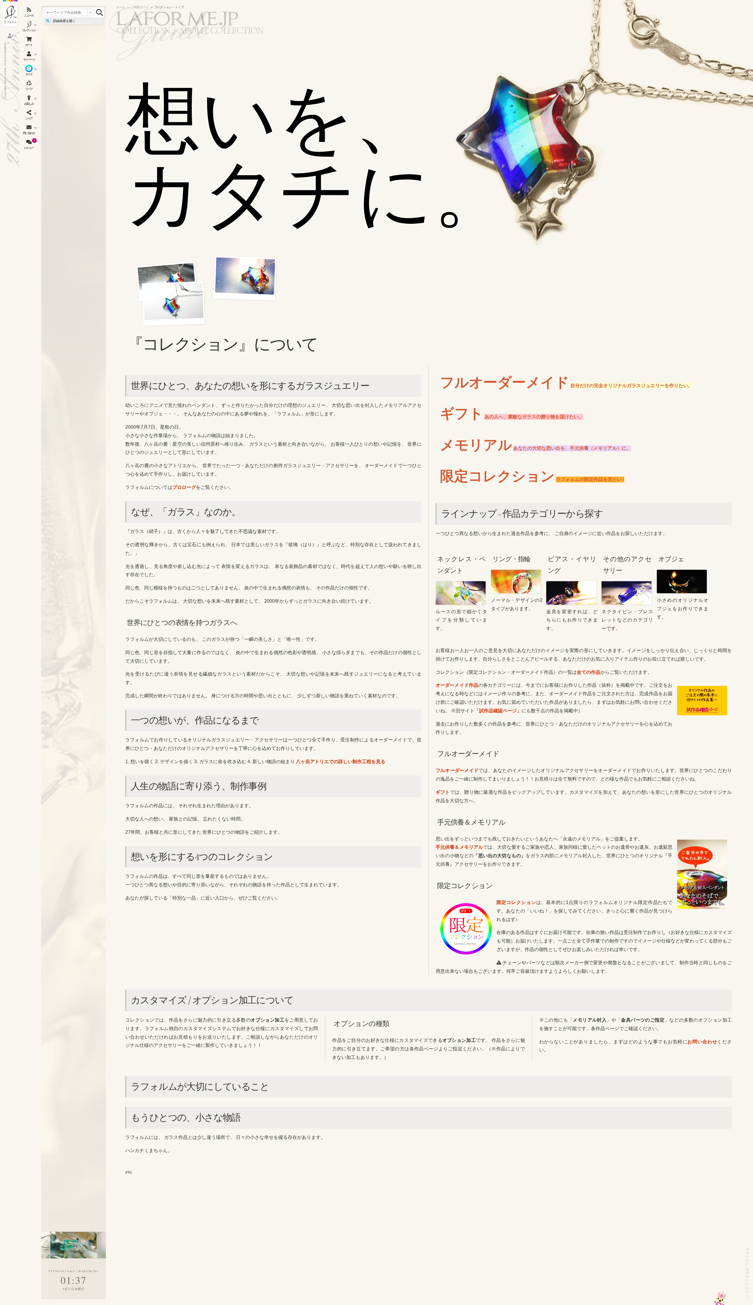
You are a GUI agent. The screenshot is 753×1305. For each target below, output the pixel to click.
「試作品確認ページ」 (498, 710)
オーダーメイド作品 (457, 685)
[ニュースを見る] (29, 13)
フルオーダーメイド (457, 770)
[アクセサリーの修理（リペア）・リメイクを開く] (29, 86)
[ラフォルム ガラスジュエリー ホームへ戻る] (10, 13)
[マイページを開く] (29, 57)
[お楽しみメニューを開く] (29, 101)
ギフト (443, 792)
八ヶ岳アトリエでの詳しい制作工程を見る (340, 761)
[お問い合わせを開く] (29, 130)
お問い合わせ (702, 1041)
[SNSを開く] (29, 116)
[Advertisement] (428, 1218)
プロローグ (184, 487)
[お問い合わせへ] (720, 1298)
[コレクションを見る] (29, 28)
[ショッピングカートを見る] (29, 42)
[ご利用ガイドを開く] (29, 72)
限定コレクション (516, 902)
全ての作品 (588, 672)
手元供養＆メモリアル (459, 847)
